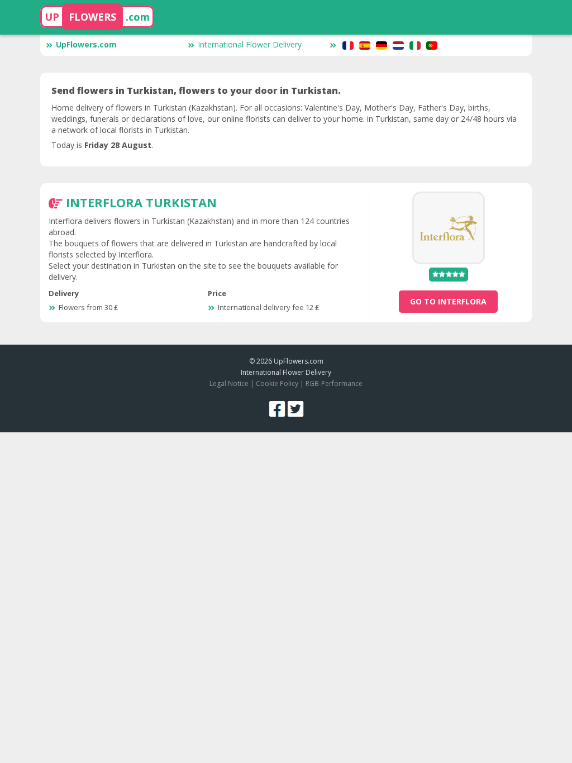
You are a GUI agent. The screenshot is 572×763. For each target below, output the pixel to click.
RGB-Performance (334, 383)
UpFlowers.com (86, 44)
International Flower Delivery (250, 44)
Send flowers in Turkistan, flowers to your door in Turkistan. (196, 90)
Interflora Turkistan (141, 202)
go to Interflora (448, 301)
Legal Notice (229, 383)
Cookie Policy (277, 383)
